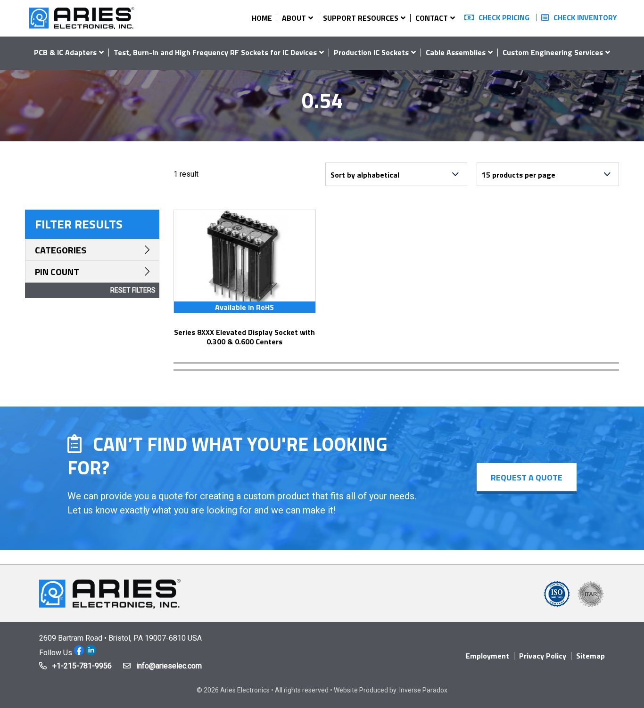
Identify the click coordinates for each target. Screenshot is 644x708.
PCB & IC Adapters (65, 52)
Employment (487, 655)
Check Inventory (585, 17)
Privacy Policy (542, 655)
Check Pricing (504, 17)
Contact (431, 18)
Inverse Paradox (423, 690)
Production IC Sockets (371, 52)
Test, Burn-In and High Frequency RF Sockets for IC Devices (215, 52)
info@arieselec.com (169, 665)
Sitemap (590, 655)
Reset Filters (133, 290)
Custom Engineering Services (553, 52)
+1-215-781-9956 (82, 665)
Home (262, 18)
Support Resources (360, 18)
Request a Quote (526, 477)
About (294, 18)
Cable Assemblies (456, 52)
